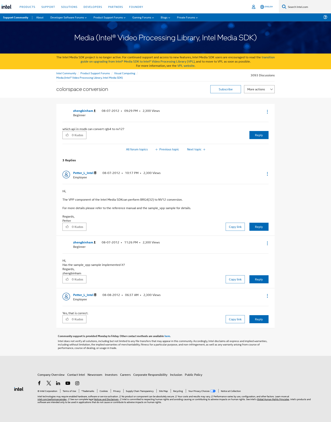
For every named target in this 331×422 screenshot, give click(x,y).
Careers (125, 374)
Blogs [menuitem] (164, 17)
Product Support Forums (95, 73)
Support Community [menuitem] (15, 17)
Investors (111, 374)
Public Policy (193, 374)
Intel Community (66, 73)
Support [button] (48, 7)
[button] (267, 111)
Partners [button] (115, 7)
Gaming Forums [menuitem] (141, 17)
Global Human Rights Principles (273, 399)
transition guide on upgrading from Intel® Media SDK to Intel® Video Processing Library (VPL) (178, 59)
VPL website (186, 65)
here (167, 336)
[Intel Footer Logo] (19, 388)
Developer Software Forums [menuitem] (67, 17)
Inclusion (176, 374)
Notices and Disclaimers (106, 399)
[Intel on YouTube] (68, 383)
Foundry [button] (136, 7)
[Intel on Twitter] (49, 383)
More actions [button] (256, 89)
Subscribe (226, 89)
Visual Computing (124, 73)
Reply (259, 135)
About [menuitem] (39, 17)
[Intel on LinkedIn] (58, 383)
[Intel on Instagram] (77, 383)
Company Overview (51, 374)
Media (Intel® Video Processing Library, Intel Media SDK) (89, 77)
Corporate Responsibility (150, 374)
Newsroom (95, 374)
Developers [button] (93, 7)
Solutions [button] (69, 7)
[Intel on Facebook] (39, 383)
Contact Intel (76, 374)
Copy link (235, 226)
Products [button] (27, 7)
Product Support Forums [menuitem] (108, 17)
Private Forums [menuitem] (186, 17)
